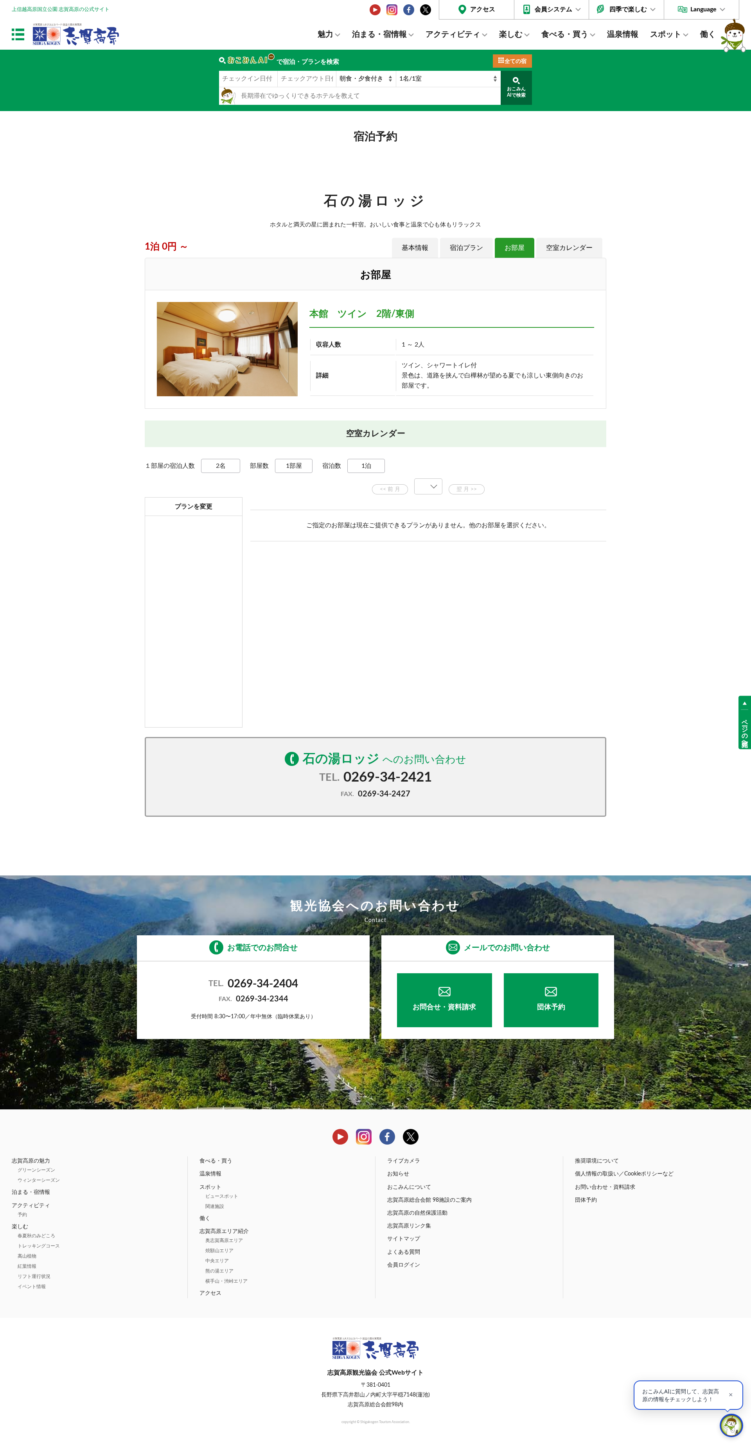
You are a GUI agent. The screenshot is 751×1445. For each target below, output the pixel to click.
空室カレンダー (569, 247)
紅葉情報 (27, 1266)
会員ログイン (403, 1265)
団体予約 (551, 1007)
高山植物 (27, 1256)
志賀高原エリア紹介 (224, 1231)
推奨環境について (597, 1161)
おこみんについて (409, 1187)
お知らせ (398, 1174)
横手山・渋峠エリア (226, 1281)
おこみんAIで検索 (516, 91)
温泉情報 (622, 34)
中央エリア (217, 1260)
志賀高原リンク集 (409, 1226)
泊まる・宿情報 (379, 34)
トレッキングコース (39, 1246)
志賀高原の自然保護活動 (417, 1213)
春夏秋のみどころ (36, 1235)
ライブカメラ (403, 1161)
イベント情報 (32, 1286)
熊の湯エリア (219, 1271)
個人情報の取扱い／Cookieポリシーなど (624, 1174)
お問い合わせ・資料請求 (605, 1187)
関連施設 (214, 1206)
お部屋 (515, 247)
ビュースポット (221, 1196)
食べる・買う (564, 34)
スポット (665, 34)
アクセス (482, 9)
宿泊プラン (466, 247)
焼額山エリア (219, 1250)
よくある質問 (403, 1252)
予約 (22, 1214)
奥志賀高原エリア (224, 1240)
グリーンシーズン (36, 1170)
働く (708, 34)
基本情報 (415, 247)
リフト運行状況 (34, 1276)
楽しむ (511, 34)
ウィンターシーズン (39, 1180)
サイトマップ (403, 1239)
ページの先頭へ (745, 729)
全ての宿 (515, 61)
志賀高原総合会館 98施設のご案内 (429, 1200)
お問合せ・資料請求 (444, 1007)
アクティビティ (453, 34)
